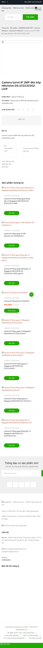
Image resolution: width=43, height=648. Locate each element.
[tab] (21, 119)
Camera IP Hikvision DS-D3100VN (16, 301)
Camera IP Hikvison (16, 31)
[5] (21, 57)
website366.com (21, 629)
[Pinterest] (28, 109)
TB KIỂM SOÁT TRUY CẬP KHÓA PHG (20, 633)
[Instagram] (21, 484)
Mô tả (21, 119)
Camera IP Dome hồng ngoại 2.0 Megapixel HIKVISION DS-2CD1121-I (17, 400)
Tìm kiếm (30, 17)
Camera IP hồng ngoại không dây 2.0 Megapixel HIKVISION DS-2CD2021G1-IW (17, 433)
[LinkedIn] (33, 109)
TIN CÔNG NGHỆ (35, 638)
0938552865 (6, 560)
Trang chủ (5, 28)
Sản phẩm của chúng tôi (32, 2)
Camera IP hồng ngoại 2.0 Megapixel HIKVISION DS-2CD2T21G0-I (17, 332)
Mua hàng (11, 310)
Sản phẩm (13, 28)
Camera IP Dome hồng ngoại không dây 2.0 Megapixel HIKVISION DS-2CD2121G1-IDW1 (17, 201)
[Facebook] (18, 109)
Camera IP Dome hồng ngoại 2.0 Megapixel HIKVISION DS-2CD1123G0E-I (16, 366)
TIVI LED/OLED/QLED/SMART (14, 638)
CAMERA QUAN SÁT (26, 28)
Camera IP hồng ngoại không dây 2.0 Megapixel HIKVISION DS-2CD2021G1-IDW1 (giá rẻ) (17, 271)
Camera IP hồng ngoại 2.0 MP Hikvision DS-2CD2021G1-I (15, 235)
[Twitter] (23, 109)
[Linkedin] (27, 484)
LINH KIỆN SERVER (12, 635)
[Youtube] (33, 484)
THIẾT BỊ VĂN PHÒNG (30, 635)
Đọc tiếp (12, 213)
